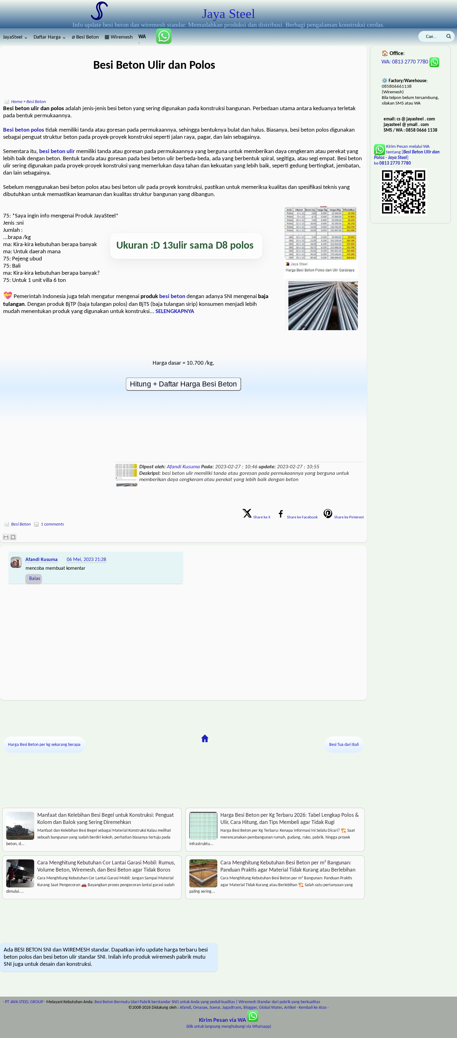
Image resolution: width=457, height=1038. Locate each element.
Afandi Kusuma (183, 467)
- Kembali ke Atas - (313, 1007)
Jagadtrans (231, 1007)
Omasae (200, 1007)
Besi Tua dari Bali (344, 744)
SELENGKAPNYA (174, 312)
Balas (34, 578)
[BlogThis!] (13, 537)
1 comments (52, 524)
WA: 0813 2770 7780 (405, 62)
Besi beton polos (23, 130)
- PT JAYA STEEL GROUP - (24, 1002)
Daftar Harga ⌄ (50, 37)
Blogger (250, 1007)
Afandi (185, 1007)
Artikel (290, 1007)
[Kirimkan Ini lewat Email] (6, 537)
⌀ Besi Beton (85, 37)
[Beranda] (205, 738)
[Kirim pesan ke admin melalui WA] (161, 42)
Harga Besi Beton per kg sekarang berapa (44, 744)
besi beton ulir (57, 152)
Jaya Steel (228, 14)
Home (16, 102)
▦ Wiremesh (118, 37)
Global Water (270, 1007)
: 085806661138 (142, 38)
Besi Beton (36, 102)
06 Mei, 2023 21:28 (86, 559)
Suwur (215, 1007)
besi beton (172, 297)
